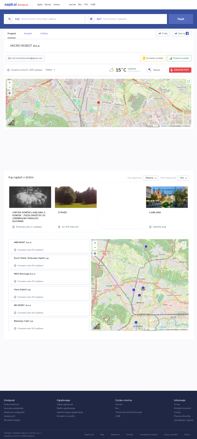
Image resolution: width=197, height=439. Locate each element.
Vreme (57, 4)
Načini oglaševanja (66, 408)
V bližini (44, 33)
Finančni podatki (181, 58)
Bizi (80, 4)
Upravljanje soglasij (183, 420)
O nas (177, 404)
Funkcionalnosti (11, 404)
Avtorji (177, 412)
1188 (92, 4)
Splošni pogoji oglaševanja (70, 412)
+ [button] (10, 82)
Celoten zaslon (188, 81)
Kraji (102, 434)
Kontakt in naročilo (66, 416)
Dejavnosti (89, 434)
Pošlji (164, 33)
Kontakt (129, 434)
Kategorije (115, 434)
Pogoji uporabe (171, 434)
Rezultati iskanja (12, 420)
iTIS (86, 4)
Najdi (181, 19)
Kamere (157, 70)
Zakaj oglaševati (65, 404)
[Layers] (11, 122)
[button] (9, 93)
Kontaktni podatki (154, 58)
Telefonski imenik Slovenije (128, 412)
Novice (48, 4)
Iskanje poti (9, 416)
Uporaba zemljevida (13, 408)
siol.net (72, 4)
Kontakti (28, 33)
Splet (39, 4)
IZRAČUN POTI (181, 70)
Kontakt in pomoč (182, 408)
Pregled (12, 33)
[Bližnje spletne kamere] (149, 69)
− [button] (10, 87)
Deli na (182, 33)
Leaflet (163, 126)
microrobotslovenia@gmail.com (27, 58)
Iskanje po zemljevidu (14, 412)
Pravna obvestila (182, 416)
